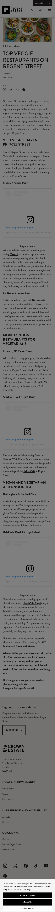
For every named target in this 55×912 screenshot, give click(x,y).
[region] (27, 895)
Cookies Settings (27, 908)
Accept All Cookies (27, 895)
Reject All (27, 902)
